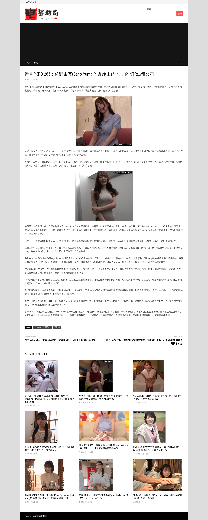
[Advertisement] (104, 41)
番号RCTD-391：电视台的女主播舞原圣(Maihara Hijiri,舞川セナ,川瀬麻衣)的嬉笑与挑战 (103, 447)
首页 (28, 62)
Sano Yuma (38, 327)
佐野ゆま (47, 327)
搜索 (149, 9)
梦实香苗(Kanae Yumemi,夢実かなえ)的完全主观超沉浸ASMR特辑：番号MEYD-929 (103, 397)
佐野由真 (57, 327)
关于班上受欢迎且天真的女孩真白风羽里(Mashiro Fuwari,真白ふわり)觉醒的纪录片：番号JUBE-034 (50, 398)
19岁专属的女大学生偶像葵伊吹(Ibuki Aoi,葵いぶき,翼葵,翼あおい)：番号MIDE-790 (158, 448)
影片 (36, 62)
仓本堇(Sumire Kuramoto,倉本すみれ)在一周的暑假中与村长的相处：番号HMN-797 (49, 448)
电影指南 (43, 516)
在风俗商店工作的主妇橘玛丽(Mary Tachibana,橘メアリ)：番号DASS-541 (103, 497)
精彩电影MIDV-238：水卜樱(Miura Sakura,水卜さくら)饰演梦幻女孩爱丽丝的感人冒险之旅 (49, 497)
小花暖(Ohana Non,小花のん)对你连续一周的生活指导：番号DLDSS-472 (157, 397)
